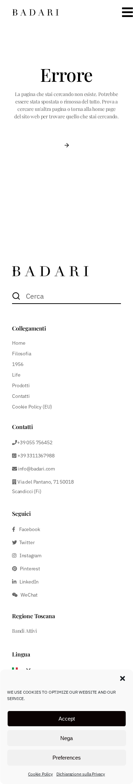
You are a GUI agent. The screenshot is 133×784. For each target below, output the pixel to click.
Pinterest (28, 568)
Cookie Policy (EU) (32, 407)
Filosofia (21, 353)
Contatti (21, 396)
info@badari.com (36, 469)
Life (16, 375)
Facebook (27, 529)
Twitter (25, 542)
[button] (122, 678)
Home (18, 343)
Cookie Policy (40, 774)
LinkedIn (27, 582)
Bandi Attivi (24, 630)
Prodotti (21, 385)
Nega (66, 738)
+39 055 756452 (34, 442)
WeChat (28, 595)
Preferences (66, 758)
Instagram (28, 555)
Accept (67, 719)
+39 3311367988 (35, 455)
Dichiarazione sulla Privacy (80, 774)
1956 (17, 364)
